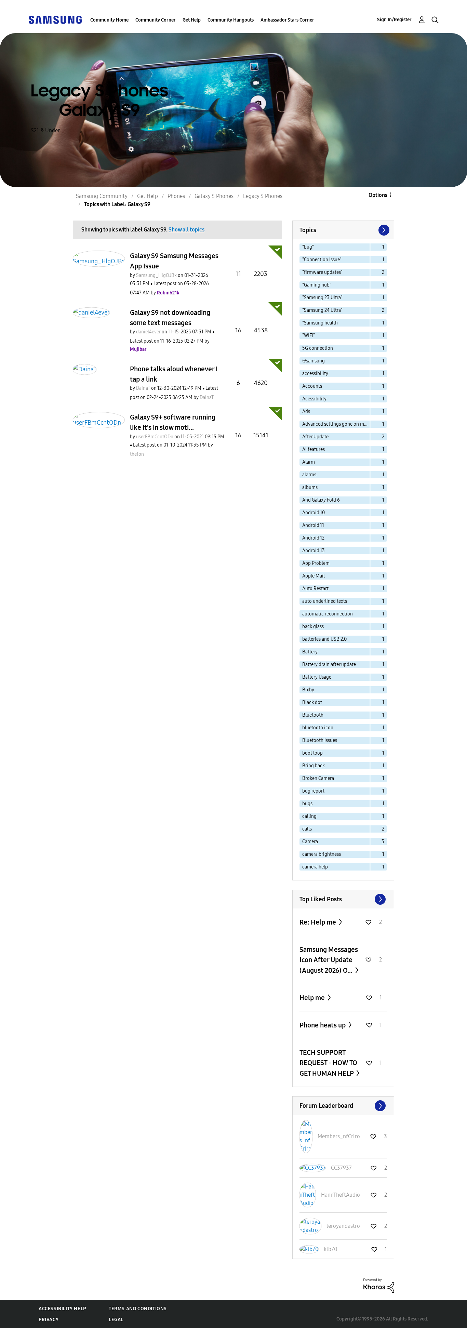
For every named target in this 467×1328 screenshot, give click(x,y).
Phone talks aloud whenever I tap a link (174, 374)
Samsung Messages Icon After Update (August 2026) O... (328, 959)
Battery (310, 652)
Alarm (308, 462)
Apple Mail (313, 576)
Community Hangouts (231, 20)
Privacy (48, 1320)
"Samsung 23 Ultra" (322, 298)
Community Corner (155, 20)
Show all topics (186, 229)
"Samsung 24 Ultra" (322, 310)
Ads (306, 411)
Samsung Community (102, 196)
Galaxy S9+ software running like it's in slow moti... (172, 422)
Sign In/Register (394, 20)
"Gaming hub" (316, 285)
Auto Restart (315, 589)
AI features (313, 449)
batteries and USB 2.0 (324, 639)
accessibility (315, 373)
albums (310, 487)
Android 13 (313, 551)
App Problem (316, 563)
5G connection (317, 348)
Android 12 (313, 538)
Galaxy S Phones (214, 196)
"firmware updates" (322, 272)
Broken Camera (318, 778)
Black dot (312, 702)
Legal (116, 1320)
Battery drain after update (329, 664)
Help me (312, 998)
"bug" (308, 247)
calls (307, 829)
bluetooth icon (317, 728)
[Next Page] (383, 230)
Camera (310, 842)
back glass (313, 626)
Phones (176, 196)
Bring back (313, 766)
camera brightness (321, 854)
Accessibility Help (62, 1309)
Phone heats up (323, 1025)
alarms (309, 475)
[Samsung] (55, 19)
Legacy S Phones (262, 196)
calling (309, 816)
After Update (315, 437)
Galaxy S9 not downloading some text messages (170, 317)
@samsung (313, 361)
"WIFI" (308, 335)
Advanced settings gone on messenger (336, 424)
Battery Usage (316, 677)
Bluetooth (312, 715)
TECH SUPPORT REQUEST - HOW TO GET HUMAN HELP (328, 1062)
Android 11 (313, 525)
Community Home (109, 20)
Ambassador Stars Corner (287, 20)
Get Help (192, 20)
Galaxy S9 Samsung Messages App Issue (174, 261)
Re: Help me (318, 922)
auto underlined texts (324, 601)
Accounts (312, 386)
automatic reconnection (327, 614)
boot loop (312, 753)
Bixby (308, 690)
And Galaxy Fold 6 (321, 500)
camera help (315, 867)
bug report (313, 791)
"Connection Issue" (322, 260)
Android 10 (313, 513)
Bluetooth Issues (319, 740)
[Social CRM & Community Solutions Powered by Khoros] (378, 1285)
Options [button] (378, 195)
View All (343, 899)
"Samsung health (320, 323)
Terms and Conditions (138, 1309)
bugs (307, 804)
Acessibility (314, 399)
